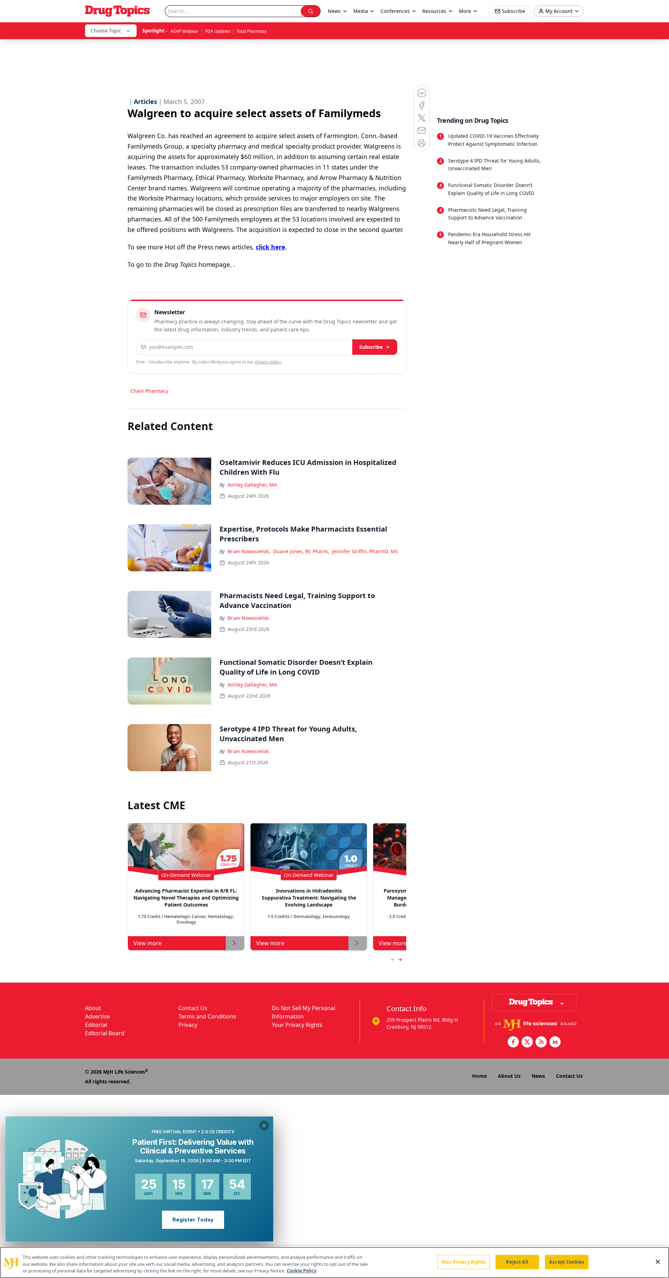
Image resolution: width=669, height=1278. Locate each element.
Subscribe (371, 347)
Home (479, 1076)
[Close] (658, 1261)
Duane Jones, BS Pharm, (301, 551)
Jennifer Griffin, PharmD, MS (365, 551)
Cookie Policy (301, 1271)
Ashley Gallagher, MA (252, 484)
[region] (334, 1262)
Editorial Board (104, 1033)
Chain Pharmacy (149, 391)
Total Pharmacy (252, 31)
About (93, 1008)
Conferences (395, 11)
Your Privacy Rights (297, 1025)
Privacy (187, 1025)
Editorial (96, 1025)
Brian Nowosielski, (249, 551)
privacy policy (268, 362)
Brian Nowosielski (248, 618)
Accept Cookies (566, 1261)
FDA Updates (218, 31)
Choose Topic (106, 30)
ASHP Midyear (184, 31)
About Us (509, 1076)
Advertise (97, 1016)
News (538, 1076)
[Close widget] (264, 1125)
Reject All (517, 1261)
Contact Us (192, 1008)
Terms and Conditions (207, 1016)
